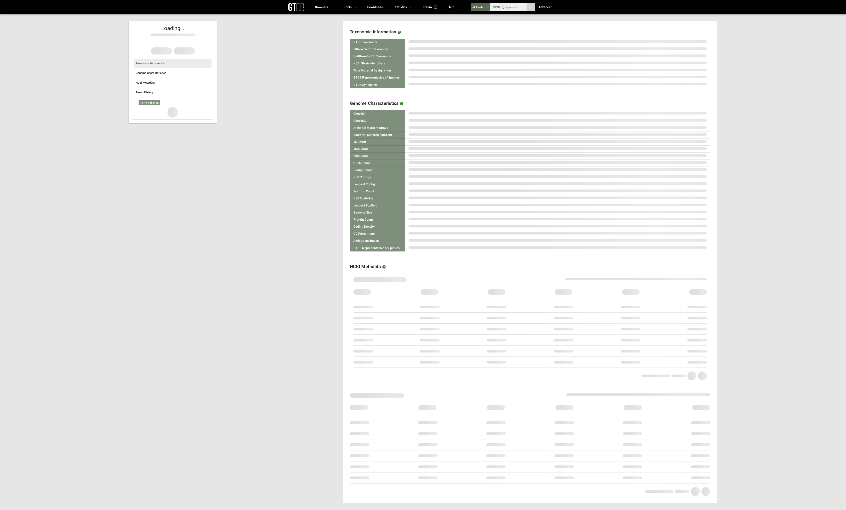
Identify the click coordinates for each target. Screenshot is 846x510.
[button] (324, 7)
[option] (173, 63)
